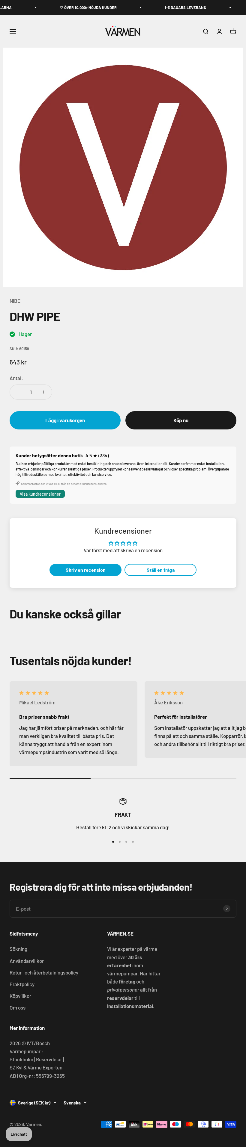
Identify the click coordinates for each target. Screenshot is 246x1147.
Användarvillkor (27, 961)
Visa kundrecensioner (40, 494)
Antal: (16, 378)
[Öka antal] (43, 392)
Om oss (18, 1007)
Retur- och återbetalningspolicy (44, 972)
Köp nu (180, 420)
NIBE (15, 301)
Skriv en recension (86, 570)
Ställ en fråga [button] (161, 570)
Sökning (18, 949)
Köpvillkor (20, 996)
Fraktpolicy (22, 984)
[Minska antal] (18, 392)
